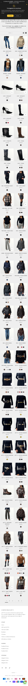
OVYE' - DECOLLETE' (7, 96)
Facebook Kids (4, 651)
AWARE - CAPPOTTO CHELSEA (21, 253)
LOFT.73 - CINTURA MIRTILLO (7, 477)
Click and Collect (5, 629)
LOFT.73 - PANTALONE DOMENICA (7, 523)
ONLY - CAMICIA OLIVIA (7, 275)
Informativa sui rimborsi (6, 639)
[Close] (26, 4)
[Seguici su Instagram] (6, 668)
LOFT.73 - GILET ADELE (20, 591)
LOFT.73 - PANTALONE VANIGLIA (21, 546)
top (12, 26)
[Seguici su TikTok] (9, 668)
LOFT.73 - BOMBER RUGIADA (20, 522)
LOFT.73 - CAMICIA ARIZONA (7, 546)
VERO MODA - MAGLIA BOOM (7, 365)
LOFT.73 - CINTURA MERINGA (7, 388)
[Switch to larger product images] (23, 32)
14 (18, 601)
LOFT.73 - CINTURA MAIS (7, 433)
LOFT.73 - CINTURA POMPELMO (7, 455)
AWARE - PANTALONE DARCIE (7, 253)
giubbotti (16, 26)
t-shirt (10, 26)
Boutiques (3, 632)
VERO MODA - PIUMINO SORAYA (21, 275)
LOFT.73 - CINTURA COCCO (21, 477)
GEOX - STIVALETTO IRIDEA (7, 500)
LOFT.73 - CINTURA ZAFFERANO (21, 455)
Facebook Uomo (4, 648)
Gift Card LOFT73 (5, 627)
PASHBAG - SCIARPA (7, 73)
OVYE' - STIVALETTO (7, 141)
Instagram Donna (5, 658)
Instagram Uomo (4, 660)
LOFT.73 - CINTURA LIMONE (7, 410)
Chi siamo (3, 634)
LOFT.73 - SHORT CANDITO (7, 591)
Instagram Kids (4, 662)
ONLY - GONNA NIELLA (20, 208)
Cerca (2, 625)
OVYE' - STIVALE (21, 118)
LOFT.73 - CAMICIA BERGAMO (21, 500)
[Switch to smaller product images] (26, 32)
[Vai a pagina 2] (21, 600)
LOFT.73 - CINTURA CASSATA (20, 365)
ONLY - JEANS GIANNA (7, 343)
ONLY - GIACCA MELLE (7, 320)
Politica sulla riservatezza (14, 11)
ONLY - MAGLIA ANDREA (21, 230)
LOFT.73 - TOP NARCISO (20, 569)
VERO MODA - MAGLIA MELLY (7, 230)
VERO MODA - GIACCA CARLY (21, 298)
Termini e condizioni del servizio (8, 636)
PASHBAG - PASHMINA (20, 73)
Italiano (13, 672)
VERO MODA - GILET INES (7, 208)
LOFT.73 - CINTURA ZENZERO (21, 410)
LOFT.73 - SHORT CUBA (7, 569)
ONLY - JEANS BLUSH (7, 51)
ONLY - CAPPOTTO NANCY (21, 320)
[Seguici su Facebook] (2, 668)
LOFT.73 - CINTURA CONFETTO (21, 388)
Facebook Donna (5, 646)
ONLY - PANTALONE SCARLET (7, 186)
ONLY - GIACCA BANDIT (7, 298)
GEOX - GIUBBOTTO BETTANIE (21, 51)
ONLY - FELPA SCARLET (20, 186)
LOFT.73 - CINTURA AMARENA (21, 433)
